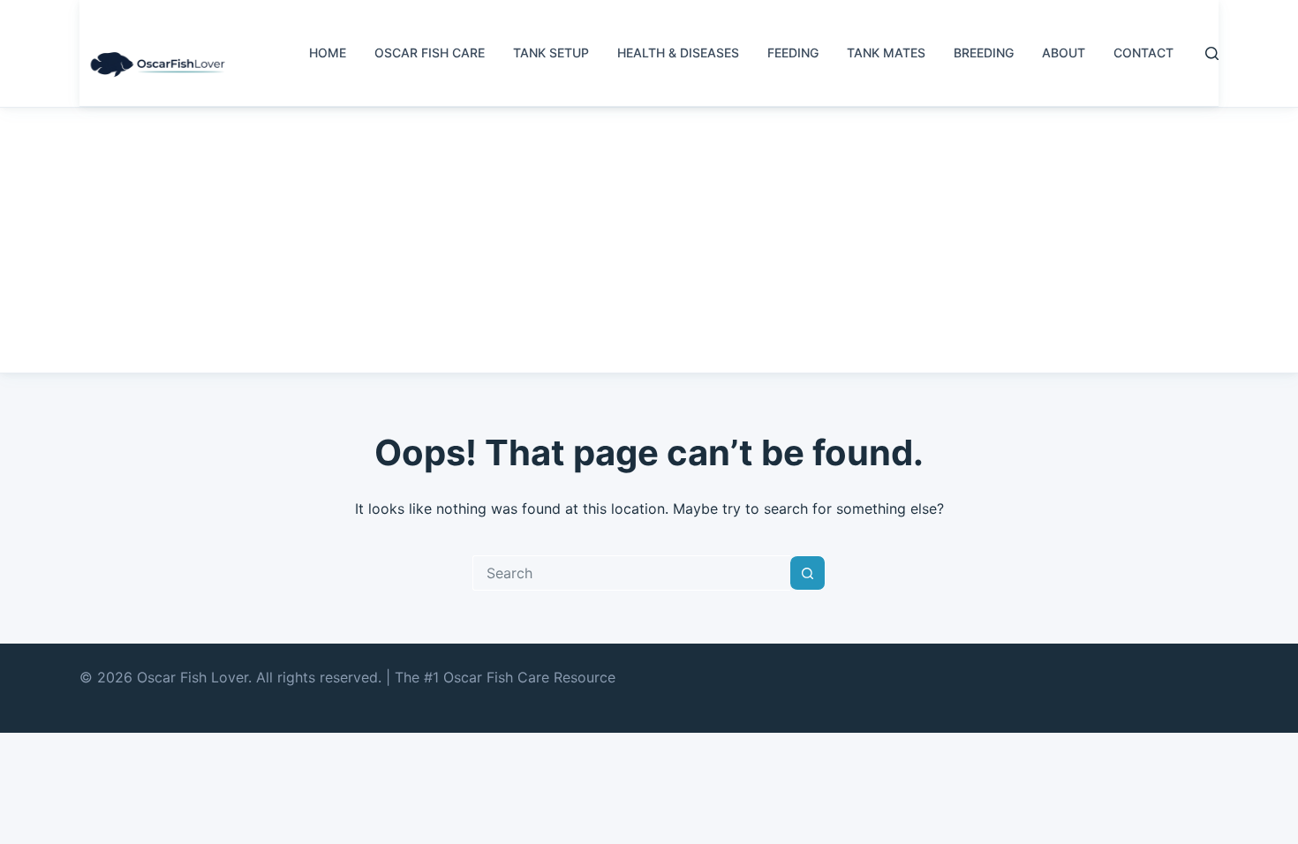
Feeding (793, 52)
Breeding (984, 52)
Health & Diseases (678, 52)
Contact (1143, 52)
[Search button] (808, 573)
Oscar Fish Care (429, 52)
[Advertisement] (649, 240)
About (1063, 52)
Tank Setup (551, 52)
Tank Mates (886, 52)
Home (327, 52)
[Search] (1212, 53)
